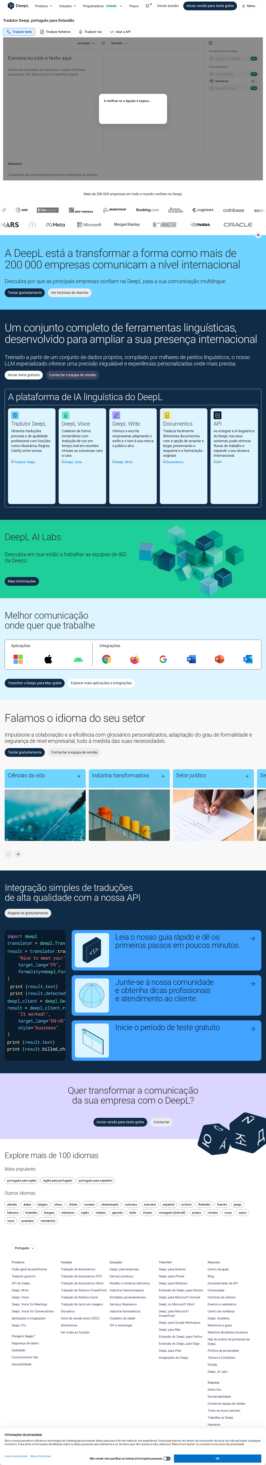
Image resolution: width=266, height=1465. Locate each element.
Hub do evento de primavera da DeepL (229, 1341)
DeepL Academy (219, 1318)
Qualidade (18, 1350)
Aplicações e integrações (29, 1318)
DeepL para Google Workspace (179, 1322)
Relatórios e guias (220, 1325)
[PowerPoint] (220, 659)
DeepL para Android (172, 1269)
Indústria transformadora (127, 1290)
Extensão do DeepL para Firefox (180, 1337)
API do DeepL (21, 1283)
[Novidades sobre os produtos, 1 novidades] (147, 6)
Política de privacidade (223, 1351)
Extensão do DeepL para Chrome (181, 1290)
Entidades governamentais (128, 1297)
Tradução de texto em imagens (82, 1304)
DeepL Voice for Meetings (29, 1304)
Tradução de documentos (78, 1269)
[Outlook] (248, 659)
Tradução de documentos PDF (81, 1276)
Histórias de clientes (222, 1297)
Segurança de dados (25, 1343)
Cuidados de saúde (122, 1318)
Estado (212, 1365)
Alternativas (69, 1325)
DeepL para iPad (170, 1351)
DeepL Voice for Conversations (33, 1311)
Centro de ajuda (218, 1269)
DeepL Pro (19, 1325)
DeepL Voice (20, 1297)
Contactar (161, 1122)
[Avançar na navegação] (18, 854)
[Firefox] (135, 659)
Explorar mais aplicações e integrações (101, 683)
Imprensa (214, 1424)
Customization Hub (25, 1357)
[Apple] (48, 659)
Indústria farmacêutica (125, 1311)
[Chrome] (107, 659)
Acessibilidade (21, 1364)
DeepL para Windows (173, 1283)
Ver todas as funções (75, 1332)
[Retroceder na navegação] (8, 854)
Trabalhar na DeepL (221, 1417)
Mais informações (22, 581)
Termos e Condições (221, 1358)
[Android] (78, 659)
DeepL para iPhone (171, 1276)
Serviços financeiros (123, 1304)
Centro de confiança (221, 1311)
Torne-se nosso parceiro (224, 1410)
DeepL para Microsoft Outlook (179, 1297)
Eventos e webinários (222, 1304)
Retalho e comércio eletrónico (130, 1283)
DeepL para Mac (170, 1329)
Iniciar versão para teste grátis (210, 6)
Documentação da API (223, 1283)
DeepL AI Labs (217, 1372)
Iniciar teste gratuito (24, 375)
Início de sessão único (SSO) (80, 1318)
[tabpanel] (133, 108)
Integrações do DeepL (174, 1358)
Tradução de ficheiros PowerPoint (84, 1290)
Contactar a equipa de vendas (72, 375)
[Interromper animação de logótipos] (258, 235)
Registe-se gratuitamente (28, 913)
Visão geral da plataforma (29, 1269)
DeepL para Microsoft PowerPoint (174, 1313)
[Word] (191, 659)
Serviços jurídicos (121, 1276)
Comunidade (216, 1290)
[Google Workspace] (163, 659)
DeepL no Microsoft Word (176, 1304)
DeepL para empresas (124, 1269)
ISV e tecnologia (121, 1325)
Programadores (99, 6)
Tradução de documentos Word (82, 1283)
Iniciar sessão (168, 6)
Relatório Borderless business (228, 1332)
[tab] (19, 32)
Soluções (65, 6)
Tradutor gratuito (23, 1276)
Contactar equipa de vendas (226, 1403)
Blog (211, 1276)
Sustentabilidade (219, 1396)
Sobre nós (214, 1389)
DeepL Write (20, 1290)
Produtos (41, 6)
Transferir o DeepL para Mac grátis (35, 683)
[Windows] (18, 659)
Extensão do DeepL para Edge (179, 1344)
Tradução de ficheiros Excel (79, 1297)
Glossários (68, 1311)
